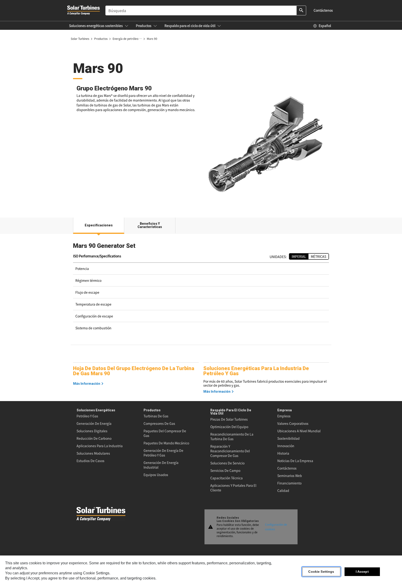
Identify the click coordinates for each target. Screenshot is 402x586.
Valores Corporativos (292, 423)
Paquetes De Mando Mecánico (166, 443)
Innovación (285, 445)
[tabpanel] (201, 290)
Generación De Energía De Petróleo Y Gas (163, 452)
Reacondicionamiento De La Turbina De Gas (231, 436)
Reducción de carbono (94, 438)
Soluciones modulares (93, 453)
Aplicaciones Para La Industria (100, 445)
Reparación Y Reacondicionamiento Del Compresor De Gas (230, 451)
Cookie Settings (321, 572)
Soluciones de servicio (227, 463)
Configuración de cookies (276, 526)
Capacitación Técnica (226, 478)
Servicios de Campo (225, 470)
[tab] (98, 226)
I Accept (362, 572)
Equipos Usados (156, 474)
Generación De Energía (94, 423)
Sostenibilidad (288, 438)
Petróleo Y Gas (87, 416)
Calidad (283, 490)
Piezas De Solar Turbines (229, 419)
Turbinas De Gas (156, 416)
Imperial (299, 256)
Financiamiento (289, 483)
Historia (283, 453)
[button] (98, 25)
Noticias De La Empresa (295, 460)
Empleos (284, 416)
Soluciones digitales (92, 431)
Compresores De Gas (159, 423)
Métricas (318, 256)
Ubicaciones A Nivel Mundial (299, 431)
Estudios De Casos (90, 460)
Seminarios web (289, 475)
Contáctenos (287, 468)
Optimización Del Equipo (229, 426)
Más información (86, 383)
